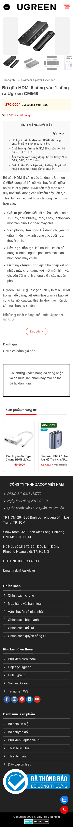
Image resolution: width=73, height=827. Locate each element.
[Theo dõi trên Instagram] (14, 699)
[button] (6, 7)
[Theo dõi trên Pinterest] (21, 699)
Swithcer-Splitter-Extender (38, 80)
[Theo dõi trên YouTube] (37, 699)
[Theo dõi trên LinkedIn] (29, 699)
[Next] (64, 36)
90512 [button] (12, 115)
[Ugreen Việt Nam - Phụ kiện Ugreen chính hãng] (36, 7)
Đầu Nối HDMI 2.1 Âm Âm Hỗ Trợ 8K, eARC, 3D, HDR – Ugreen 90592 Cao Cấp (54, 458)
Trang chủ (9, 80)
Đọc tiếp (35, 331)
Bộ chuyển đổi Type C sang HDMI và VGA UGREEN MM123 (19, 458)
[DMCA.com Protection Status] (36, 821)
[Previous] (8, 36)
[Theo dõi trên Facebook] (6, 699)
